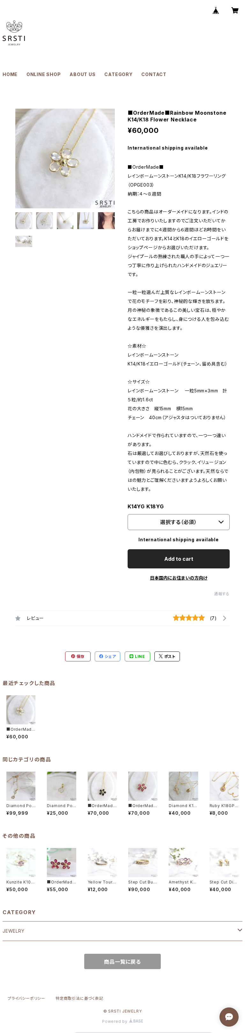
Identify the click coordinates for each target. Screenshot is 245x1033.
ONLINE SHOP (43, 74)
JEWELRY (14, 931)
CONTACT (154, 74)
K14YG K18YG (146, 506)
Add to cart (178, 559)
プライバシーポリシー (26, 998)
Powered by (115, 1021)
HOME (10, 74)
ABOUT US (82, 74)
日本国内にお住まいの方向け (178, 578)
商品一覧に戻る (122, 962)
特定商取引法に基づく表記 (79, 998)
